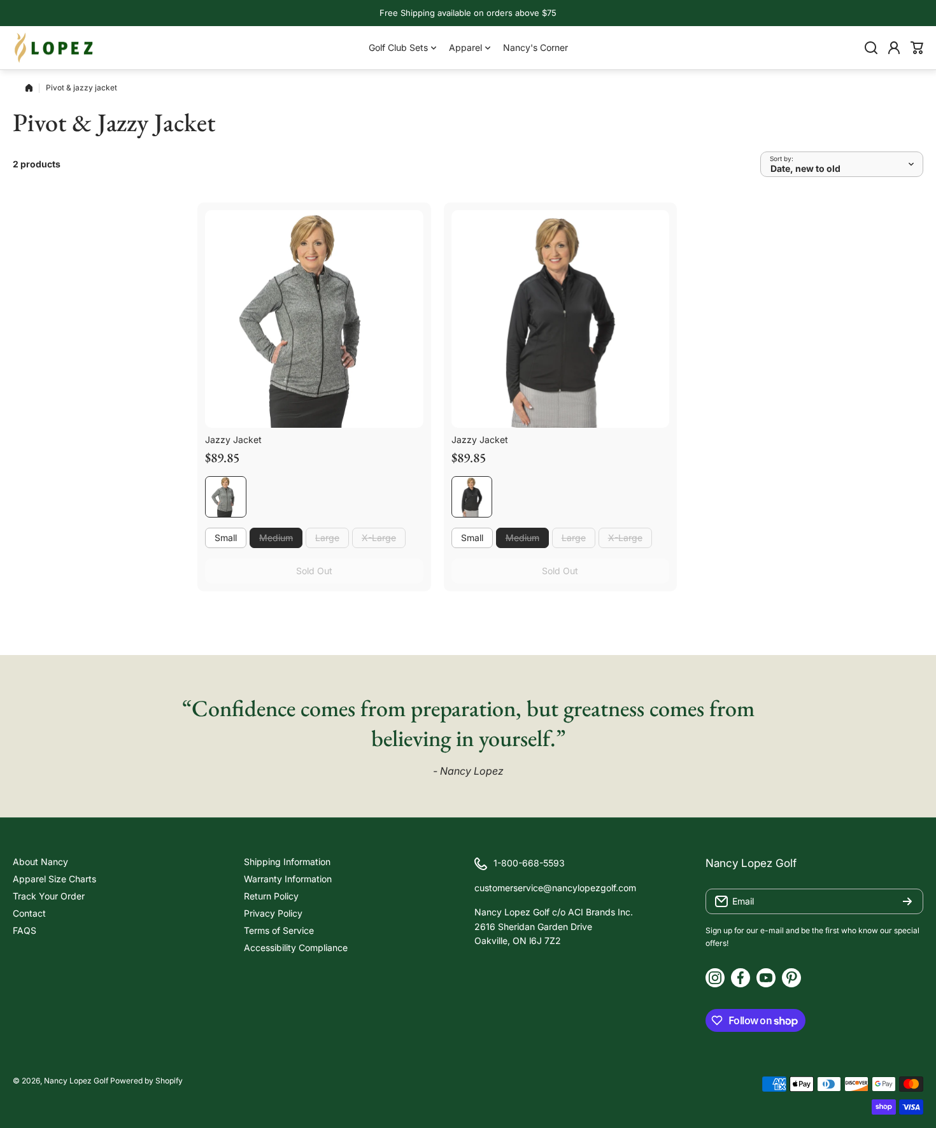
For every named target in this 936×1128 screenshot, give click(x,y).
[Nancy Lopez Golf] (54, 47)
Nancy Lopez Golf (76, 1080)
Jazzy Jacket (233, 439)
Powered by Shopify (146, 1080)
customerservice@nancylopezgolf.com (555, 887)
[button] (917, 47)
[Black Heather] (225, 497)
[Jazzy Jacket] (314, 319)
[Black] (472, 497)
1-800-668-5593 (529, 862)
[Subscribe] (907, 901)
